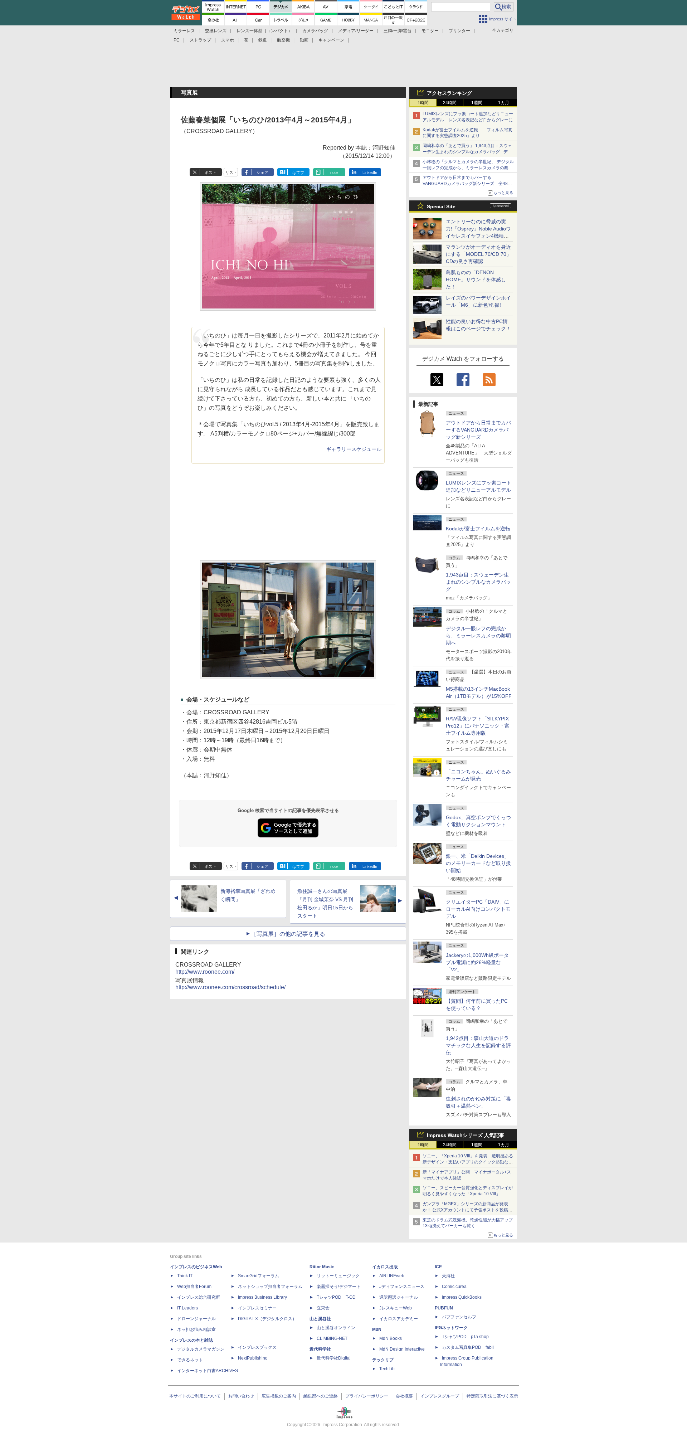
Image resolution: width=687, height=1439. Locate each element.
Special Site (441, 206)
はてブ (298, 172)
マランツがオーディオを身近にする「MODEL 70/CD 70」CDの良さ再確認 (478, 254)
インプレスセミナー (257, 1308)
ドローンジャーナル (196, 1318)
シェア (262, 172)
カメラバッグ (315, 30)
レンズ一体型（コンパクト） (264, 30)
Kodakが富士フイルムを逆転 (478, 528)
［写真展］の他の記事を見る (288, 934)
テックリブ (383, 1359)
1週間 (476, 102)
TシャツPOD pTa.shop (465, 1336)
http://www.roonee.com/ (204, 972)
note (334, 172)
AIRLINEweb (391, 1275)
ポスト (210, 172)
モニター (430, 30)
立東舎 (323, 1308)
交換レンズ (215, 30)
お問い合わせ (241, 1396)
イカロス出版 (385, 1266)
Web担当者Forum (194, 1286)
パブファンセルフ (459, 1316)
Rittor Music (322, 1266)
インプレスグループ (439, 1396)
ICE (438, 1266)
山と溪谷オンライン (336, 1327)
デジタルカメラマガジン (200, 1349)
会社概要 (404, 1396)
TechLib (387, 1368)
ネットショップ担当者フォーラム (270, 1286)
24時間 (450, 102)
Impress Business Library (262, 1297)
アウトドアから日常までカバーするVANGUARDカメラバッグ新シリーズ (478, 430)
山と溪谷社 (320, 1318)
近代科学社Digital (334, 1358)
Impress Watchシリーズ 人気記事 (465, 1135)
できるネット (190, 1359)
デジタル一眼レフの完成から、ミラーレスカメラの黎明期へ (478, 636)
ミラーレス (184, 30)
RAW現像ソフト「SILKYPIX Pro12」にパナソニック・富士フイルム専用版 (478, 726)
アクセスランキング (449, 93)
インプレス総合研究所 (198, 1297)
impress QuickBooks (462, 1297)
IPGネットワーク (451, 1327)
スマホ (227, 40)
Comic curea (454, 1286)
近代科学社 (320, 1349)
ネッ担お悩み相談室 (196, 1329)
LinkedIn (369, 172)
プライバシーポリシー (366, 1396)
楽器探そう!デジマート (339, 1286)
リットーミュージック (338, 1275)
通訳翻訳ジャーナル (398, 1297)
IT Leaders (187, 1308)
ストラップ (200, 40)
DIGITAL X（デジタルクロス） (267, 1318)
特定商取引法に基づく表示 (492, 1396)
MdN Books (390, 1338)
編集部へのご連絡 (320, 1396)
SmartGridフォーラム (258, 1275)
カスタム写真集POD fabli (468, 1347)
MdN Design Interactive (402, 1349)
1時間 (423, 102)
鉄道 (262, 40)
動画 (304, 40)
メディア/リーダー (356, 30)
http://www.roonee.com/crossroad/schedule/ (230, 987)
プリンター (459, 30)
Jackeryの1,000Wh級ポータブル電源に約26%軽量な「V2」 (477, 962)
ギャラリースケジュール (353, 449)
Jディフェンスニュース (401, 1286)
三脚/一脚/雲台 (397, 30)
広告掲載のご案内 (279, 1396)
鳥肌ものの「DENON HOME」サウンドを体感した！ (476, 279)
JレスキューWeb (395, 1308)
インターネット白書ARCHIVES (207, 1370)
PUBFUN (444, 1308)
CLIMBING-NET (332, 1338)
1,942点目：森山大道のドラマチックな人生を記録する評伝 (478, 1045)
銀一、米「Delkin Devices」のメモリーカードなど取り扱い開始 (478, 863)
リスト (231, 172)
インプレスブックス (257, 1347)
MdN (376, 1329)
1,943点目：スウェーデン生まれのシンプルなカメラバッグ (478, 582)
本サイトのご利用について (195, 1396)
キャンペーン (331, 40)
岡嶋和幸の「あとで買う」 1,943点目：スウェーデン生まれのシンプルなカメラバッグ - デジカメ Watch (467, 151)
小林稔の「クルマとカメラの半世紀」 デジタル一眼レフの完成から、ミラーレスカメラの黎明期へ (468, 167)
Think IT (185, 1275)
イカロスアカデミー (398, 1318)
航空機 (283, 40)
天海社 (448, 1275)
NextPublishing (253, 1358)
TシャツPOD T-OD (336, 1297)
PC (177, 40)
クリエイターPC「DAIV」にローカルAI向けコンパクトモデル (478, 909)
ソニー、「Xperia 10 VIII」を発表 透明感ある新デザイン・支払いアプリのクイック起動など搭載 (468, 1162)
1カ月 (503, 102)
